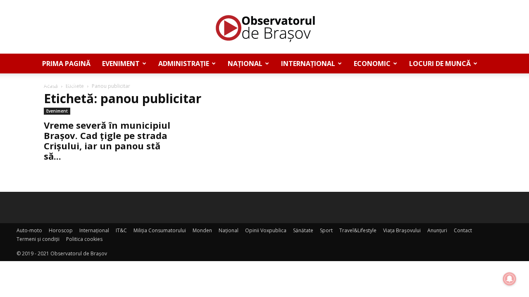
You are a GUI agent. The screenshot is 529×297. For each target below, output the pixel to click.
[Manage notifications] (509, 278)
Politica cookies (84, 239)
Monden (202, 230)
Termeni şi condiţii (38, 239)
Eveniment (121, 63)
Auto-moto (29, 230)
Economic (372, 63)
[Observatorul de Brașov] (264, 27)
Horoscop (61, 230)
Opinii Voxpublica (265, 230)
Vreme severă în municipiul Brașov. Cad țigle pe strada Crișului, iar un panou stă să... (107, 140)
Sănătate (303, 230)
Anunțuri (59, 83)
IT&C (121, 230)
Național (245, 63)
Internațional (308, 63)
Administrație (183, 63)
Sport (326, 230)
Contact (463, 230)
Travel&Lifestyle (357, 230)
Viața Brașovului (402, 230)
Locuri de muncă (440, 63)
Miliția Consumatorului (159, 230)
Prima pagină (66, 63)
